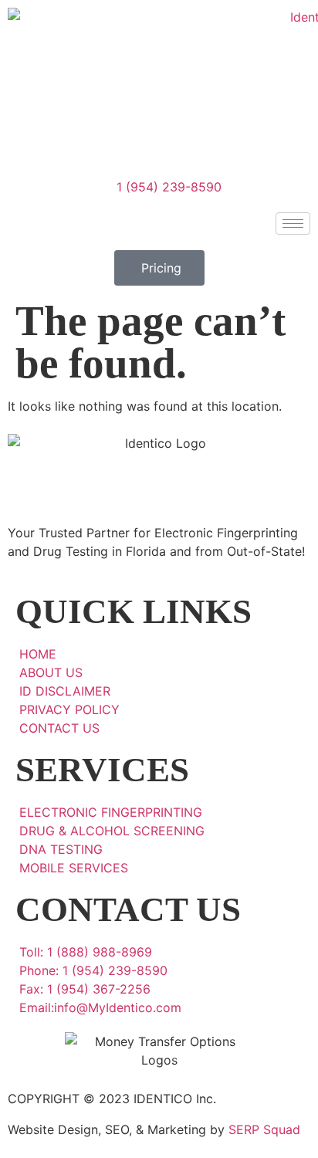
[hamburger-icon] (293, 223)
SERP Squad (264, 1129)
